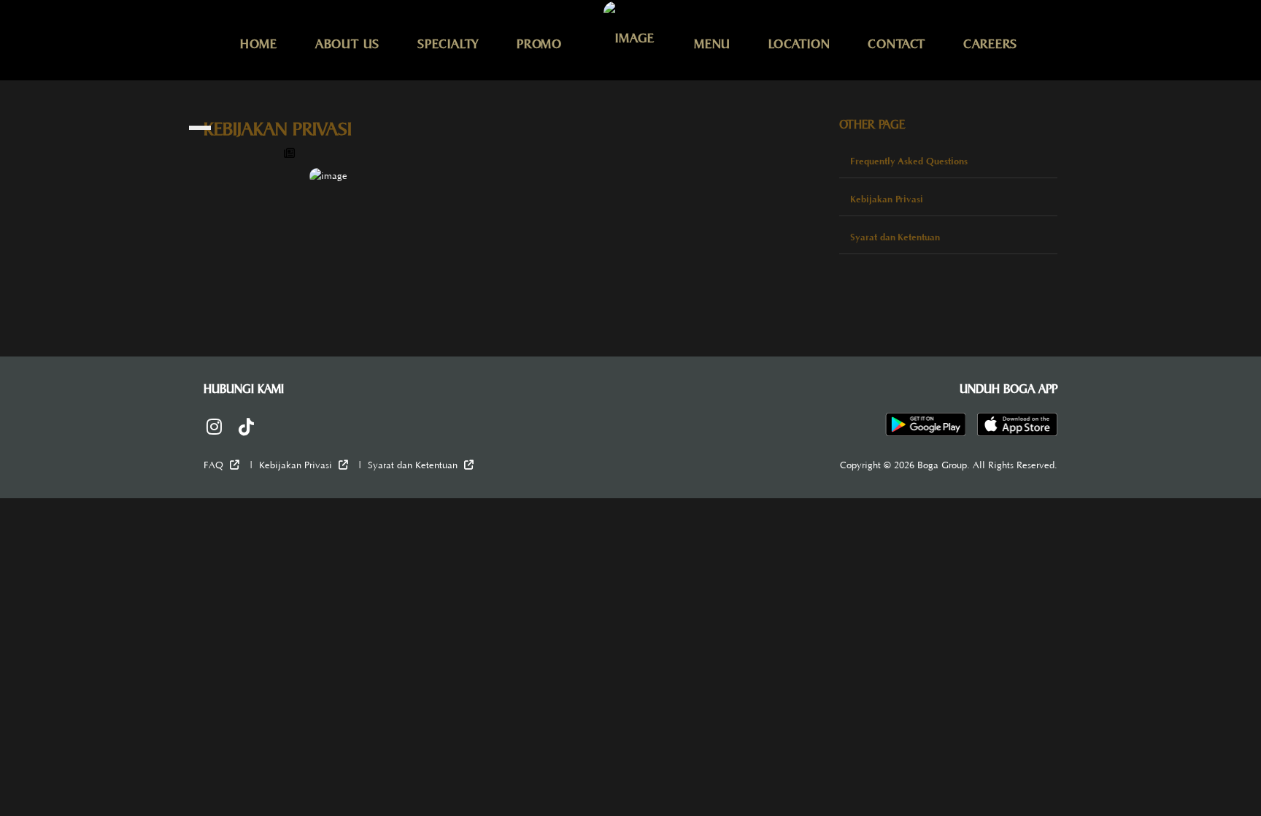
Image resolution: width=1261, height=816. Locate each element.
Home (258, 44)
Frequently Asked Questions (909, 161)
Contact (896, 44)
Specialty (448, 44)
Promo (539, 44)
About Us (347, 44)
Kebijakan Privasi (886, 199)
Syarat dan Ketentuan (895, 237)
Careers (990, 44)
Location (799, 44)
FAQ (215, 465)
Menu (712, 44)
